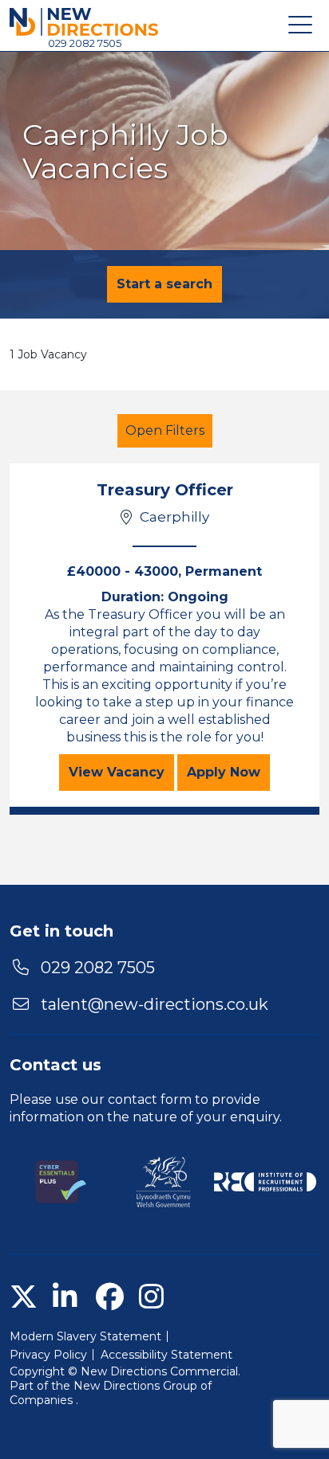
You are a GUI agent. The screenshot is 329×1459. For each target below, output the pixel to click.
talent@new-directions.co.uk (154, 1004)
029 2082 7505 (84, 43)
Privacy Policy (48, 1355)
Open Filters (164, 430)
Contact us (55, 1064)
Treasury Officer (165, 489)
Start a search (164, 283)
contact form (150, 1099)
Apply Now (228, 772)
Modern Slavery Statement (85, 1336)
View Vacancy (121, 772)
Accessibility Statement (166, 1355)
